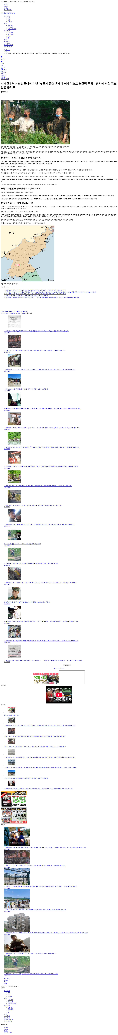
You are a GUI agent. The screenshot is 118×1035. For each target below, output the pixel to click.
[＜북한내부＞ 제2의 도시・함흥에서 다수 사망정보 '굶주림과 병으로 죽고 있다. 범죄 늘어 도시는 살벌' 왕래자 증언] (11, 722)
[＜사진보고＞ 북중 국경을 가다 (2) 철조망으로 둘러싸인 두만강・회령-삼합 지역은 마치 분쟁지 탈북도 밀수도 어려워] (11, 764)
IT (8, 38)
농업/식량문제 (12, 29)
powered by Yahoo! (59, 668)
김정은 (10, 21)
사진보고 (7, 43)
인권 (9, 36)
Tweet (2, 63)
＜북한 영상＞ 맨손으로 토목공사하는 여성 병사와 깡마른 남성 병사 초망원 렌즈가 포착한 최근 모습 (35, 290)
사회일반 (10, 32)
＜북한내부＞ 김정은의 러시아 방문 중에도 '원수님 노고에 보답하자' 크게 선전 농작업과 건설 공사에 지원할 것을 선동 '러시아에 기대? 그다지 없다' (50, 292)
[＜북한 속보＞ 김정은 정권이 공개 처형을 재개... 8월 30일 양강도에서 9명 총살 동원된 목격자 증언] (11, 733)
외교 (9, 20)
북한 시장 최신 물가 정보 (11, 715)
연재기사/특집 (8, 45)
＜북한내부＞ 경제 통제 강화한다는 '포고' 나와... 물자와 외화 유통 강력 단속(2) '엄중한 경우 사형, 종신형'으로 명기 (39, 757)
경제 (5, 23)
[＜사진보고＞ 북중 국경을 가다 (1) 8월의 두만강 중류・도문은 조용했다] (11, 775)
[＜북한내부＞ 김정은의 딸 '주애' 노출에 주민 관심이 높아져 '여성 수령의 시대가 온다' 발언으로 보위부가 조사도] (11, 785)
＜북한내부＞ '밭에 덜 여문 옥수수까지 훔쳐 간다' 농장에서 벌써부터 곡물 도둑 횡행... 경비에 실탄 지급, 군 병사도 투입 (41, 297)
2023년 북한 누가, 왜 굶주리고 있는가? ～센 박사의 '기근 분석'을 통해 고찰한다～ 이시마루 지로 (35, 294)
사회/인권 (7, 30)
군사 (5, 39)
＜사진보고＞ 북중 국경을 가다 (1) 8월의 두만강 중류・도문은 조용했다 (26, 295)
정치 (9, 18)
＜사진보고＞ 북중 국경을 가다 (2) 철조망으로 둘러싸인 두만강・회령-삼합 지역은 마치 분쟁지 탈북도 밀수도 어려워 (40, 767)
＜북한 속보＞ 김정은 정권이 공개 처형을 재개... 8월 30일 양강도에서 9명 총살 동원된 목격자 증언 (34, 736)
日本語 (6, 4)
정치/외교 (7, 16)
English (6, 6)
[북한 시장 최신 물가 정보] (11, 712)
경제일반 (10, 25)
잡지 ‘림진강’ (8, 46)
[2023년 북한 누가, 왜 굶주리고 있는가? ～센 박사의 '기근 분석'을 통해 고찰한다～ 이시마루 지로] (11, 743)
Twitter (6, 1033)
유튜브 (6, 8)
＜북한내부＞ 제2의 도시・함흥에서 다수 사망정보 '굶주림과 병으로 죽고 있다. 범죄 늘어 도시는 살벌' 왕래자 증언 (39, 725)
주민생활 (10, 34)
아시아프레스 (8, 10)
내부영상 (7, 41)
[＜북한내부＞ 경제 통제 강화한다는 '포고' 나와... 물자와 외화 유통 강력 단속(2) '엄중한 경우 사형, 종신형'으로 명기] (11, 754)
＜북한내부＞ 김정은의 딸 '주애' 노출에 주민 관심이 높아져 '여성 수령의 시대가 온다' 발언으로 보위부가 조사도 (38, 788)
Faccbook (7, 1031)
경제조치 (10, 27)
